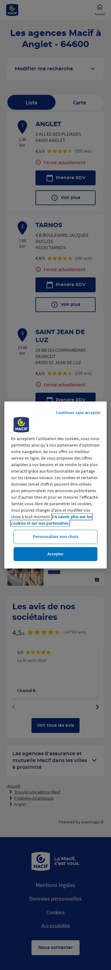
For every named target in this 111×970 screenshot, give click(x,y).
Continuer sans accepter (78, 412)
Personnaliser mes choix (55, 536)
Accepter (55, 554)
